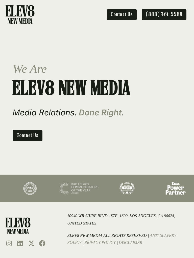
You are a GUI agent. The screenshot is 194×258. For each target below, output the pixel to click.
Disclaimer (130, 242)
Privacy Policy (100, 242)
